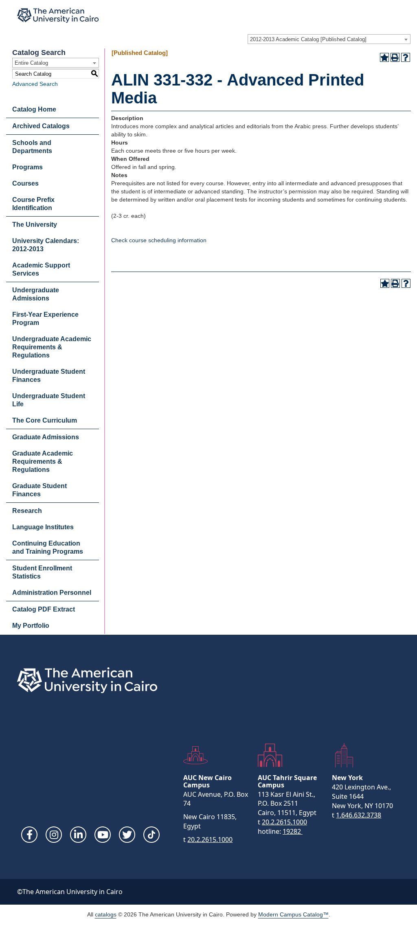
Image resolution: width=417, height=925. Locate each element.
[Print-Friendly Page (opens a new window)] (395, 57)
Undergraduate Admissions (35, 294)
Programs (27, 167)
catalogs (105, 914)
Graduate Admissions (45, 437)
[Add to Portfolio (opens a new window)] (384, 57)
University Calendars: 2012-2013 (45, 244)
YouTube (102, 834)
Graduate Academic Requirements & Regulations (42, 461)
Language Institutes (43, 527)
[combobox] (329, 39)
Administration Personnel (51, 592)
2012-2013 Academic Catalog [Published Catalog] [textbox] (308, 39)
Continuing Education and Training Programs (47, 547)
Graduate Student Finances (39, 490)
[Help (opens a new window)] (405, 57)
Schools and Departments (32, 146)
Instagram (54, 834)
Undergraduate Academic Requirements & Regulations (51, 347)
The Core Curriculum (44, 420)
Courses (25, 183)
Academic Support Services (41, 269)
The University (34, 224)
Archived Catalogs (41, 126)
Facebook (29, 834)
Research (27, 510)
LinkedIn (78, 834)
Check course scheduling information (158, 240)
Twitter (127, 834)
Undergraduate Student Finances (48, 375)
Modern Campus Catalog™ (293, 914)
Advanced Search (35, 84)
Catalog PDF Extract (43, 609)
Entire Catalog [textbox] (31, 63)
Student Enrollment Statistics (42, 572)
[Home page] (57, 15)
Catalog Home (34, 109)
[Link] (151, 834)
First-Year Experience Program (45, 318)
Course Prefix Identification (33, 203)
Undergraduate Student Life (48, 400)
